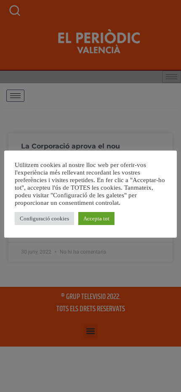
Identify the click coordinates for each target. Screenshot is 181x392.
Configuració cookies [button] (44, 218)
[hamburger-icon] (15, 96)
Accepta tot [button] (96, 218)
